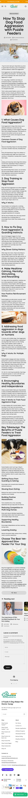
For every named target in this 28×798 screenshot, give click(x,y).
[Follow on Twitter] (7, 775)
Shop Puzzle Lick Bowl (6, 732)
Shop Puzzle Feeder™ (5, 724)
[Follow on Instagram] (10, 775)
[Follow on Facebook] (3, 775)
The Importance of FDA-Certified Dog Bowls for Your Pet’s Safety (11, 619)
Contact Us (18, 725)
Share (15, 592)
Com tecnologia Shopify (7, 793)
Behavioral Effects (14, 13)
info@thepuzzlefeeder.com (19, 765)
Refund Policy (19, 736)
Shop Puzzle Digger (7, 743)
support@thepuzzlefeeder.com (10, 758)
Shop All (4, 748)
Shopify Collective (20, 739)
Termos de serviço (14, 642)
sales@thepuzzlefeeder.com (9, 762)
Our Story (18, 723)
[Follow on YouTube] (18, 775)
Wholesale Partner (20, 733)
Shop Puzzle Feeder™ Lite (5, 728)
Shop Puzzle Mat (6, 740)
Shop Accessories (6, 746)
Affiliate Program (20, 731)
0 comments (15, 39)
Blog (17, 741)
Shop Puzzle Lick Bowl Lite (6, 737)
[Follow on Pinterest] (14, 775)
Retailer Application (21, 728)
